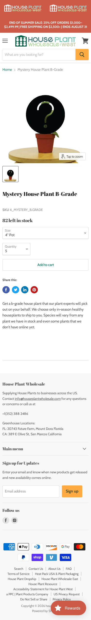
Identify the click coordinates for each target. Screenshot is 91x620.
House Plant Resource (42, 584)
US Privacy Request (67, 594)
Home (7, 70)
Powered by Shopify (45, 611)
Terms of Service (19, 574)
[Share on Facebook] (6, 289)
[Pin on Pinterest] (34, 289)
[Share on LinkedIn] (24, 289)
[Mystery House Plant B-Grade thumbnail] (10, 174)
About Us (54, 569)
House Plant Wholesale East (59, 579)
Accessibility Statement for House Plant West (43, 589)
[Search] (82, 54)
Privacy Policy (62, 599)
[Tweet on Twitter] (15, 289)
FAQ (69, 569)
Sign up (72, 491)
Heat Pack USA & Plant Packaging (56, 574)
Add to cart (45, 265)
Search (18, 569)
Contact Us (36, 569)
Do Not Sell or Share (33, 599)
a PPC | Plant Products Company (27, 594)
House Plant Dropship (22, 579)
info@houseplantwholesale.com (38, 398)
